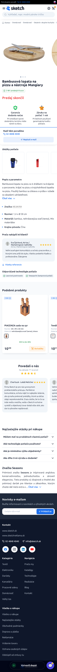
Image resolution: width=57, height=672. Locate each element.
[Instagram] (14, 549)
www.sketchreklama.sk (13, 535)
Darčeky (6, 576)
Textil (5, 564)
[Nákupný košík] (53, 8)
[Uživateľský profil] (48, 8)
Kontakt (28, 593)
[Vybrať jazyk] (55, 2)
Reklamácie (7, 637)
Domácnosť (16, 23)
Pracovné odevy (10, 587)
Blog (26, 587)
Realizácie (29, 581)
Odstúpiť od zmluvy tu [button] (13, 655)
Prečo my (29, 564)
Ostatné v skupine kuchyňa (44, 23)
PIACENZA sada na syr (16, 325)
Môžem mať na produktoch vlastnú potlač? (25, 437)
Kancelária (7, 581)
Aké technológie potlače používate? (22, 444)
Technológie (30, 576)
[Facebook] (5, 549)
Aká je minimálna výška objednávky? (22, 451)
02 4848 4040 (12, 541)
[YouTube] (32, 549)
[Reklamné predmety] (4, 8)
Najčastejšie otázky (11, 620)
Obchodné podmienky (13, 626)
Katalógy (28, 570)
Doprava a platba (10, 631)
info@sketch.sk (33, 541)
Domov (7, 23)
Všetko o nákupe (10, 614)
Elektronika (7, 570)
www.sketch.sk (9, 530)
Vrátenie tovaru (10, 643)
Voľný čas (6, 599)
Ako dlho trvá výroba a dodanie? (20, 458)
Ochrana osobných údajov (14, 649)
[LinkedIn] (23, 549)
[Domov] (15, 8)
